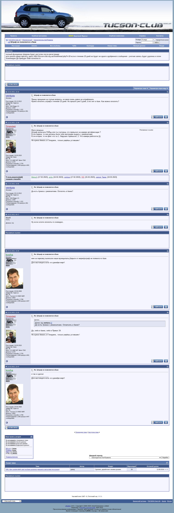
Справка (142, 36)
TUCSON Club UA (14, 40)
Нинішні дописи (139, 46)
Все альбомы (55, 46)
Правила (13, 36)
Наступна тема (93, 432)
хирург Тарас (101, 177)
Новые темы (112, 46)
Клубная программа (39, 36)
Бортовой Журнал (78, 36)
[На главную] (137, 27)
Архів (164, 501)
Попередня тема (81, 432)
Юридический (27, 40)
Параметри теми (140, 88)
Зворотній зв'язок (139, 501)
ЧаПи (74, 46)
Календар (90, 46)
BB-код (8, 448)
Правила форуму (12, 457)
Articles (34, 46)
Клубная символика (116, 36)
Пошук (161, 46)
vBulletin (68, 506)
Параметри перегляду (158, 88)
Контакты (159, 36)
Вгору (169, 501)
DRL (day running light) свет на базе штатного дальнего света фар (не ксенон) (33, 469)
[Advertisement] (87, 73)
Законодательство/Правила (43, 40)
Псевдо (138, 39)
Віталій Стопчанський (87, 507)
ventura (10, 95)
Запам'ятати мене (162, 40)
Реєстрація (16, 46)
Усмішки (9, 450)
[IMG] (8, 452)
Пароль (138, 42)
